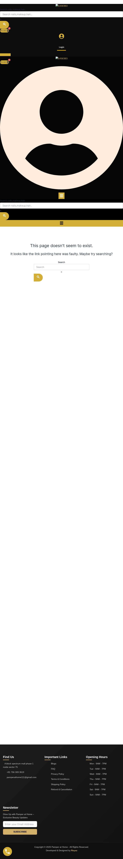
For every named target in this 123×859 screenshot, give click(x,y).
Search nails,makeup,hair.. (13, 200)
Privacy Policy (57, 774)
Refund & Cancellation (61, 789)
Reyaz (74, 850)
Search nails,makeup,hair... (13, 9)
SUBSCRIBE (20, 832)
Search (61, 262)
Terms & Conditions (60, 779)
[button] (61, 196)
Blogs (53, 763)
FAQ (53, 769)
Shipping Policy (58, 784)
